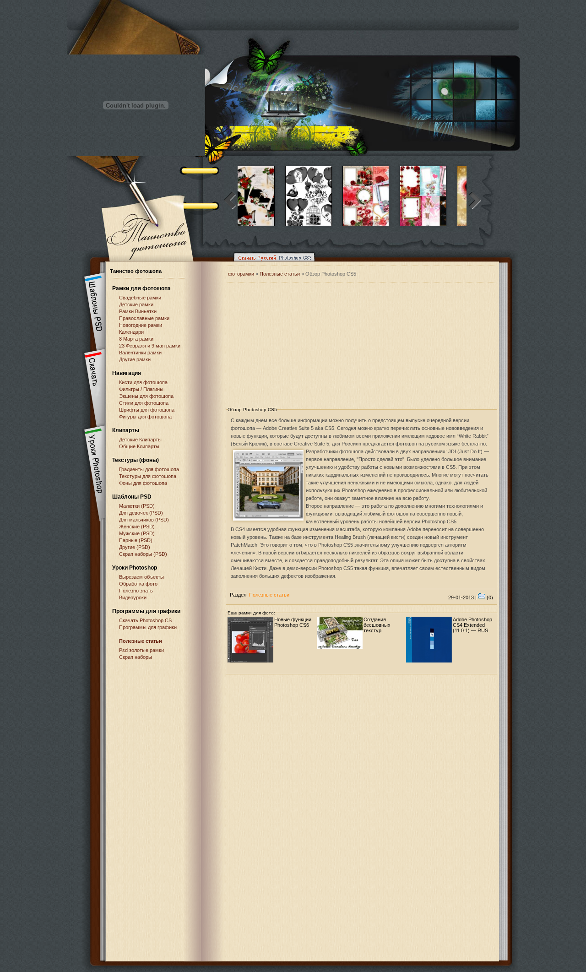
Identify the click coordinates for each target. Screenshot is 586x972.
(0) (489, 597)
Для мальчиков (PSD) (144, 519)
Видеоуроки (132, 597)
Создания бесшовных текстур (377, 625)
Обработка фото (138, 583)
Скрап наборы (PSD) (143, 554)
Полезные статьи (140, 641)
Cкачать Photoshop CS (145, 620)
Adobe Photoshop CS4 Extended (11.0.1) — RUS (472, 625)
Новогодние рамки (140, 325)
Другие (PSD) (134, 547)
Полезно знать (136, 590)
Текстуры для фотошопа (147, 476)
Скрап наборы (135, 657)
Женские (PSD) (137, 526)
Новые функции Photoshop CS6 (292, 622)
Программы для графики (148, 627)
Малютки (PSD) (137, 506)
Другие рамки (135, 359)
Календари (131, 332)
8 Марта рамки (136, 339)
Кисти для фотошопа (143, 382)
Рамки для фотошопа (141, 288)
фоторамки (241, 274)
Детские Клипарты (140, 439)
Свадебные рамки (140, 297)
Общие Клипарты (139, 446)
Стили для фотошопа (143, 403)
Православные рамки (144, 318)
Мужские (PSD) (137, 533)
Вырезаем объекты (141, 577)
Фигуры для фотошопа (145, 416)
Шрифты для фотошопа (146, 410)
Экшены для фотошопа (146, 396)
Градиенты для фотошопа (149, 469)
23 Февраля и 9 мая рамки (149, 345)
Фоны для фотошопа (143, 483)
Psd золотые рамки (141, 650)
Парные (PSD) (135, 540)
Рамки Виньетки (138, 311)
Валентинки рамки (140, 352)
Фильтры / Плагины (141, 389)
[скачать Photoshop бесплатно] (271, 263)
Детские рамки (136, 304)
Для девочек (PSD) (141, 513)
